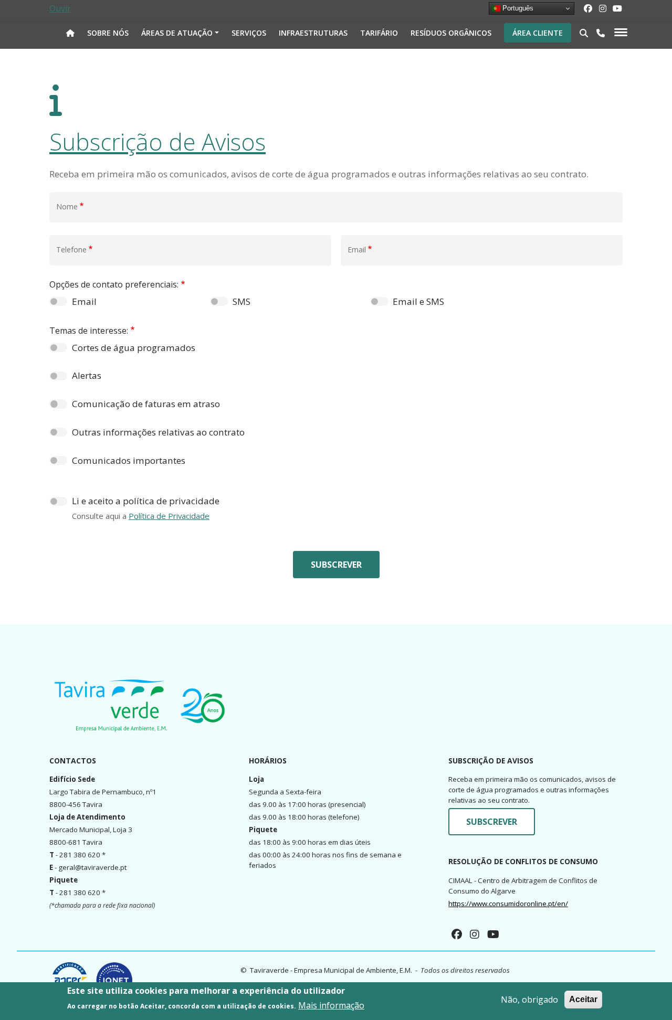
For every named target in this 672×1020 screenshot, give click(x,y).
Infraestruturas (313, 33)
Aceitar (583, 999)
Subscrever (336, 564)
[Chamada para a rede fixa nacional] (600, 33)
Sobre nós (108, 33)
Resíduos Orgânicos (451, 33)
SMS (241, 301)
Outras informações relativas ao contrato (158, 432)
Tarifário (379, 33)
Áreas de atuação (177, 33)
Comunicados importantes (128, 460)
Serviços (249, 33)
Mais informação (331, 1005)
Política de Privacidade (169, 516)
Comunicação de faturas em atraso (146, 404)
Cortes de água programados (133, 348)
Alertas (86, 375)
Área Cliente (537, 33)
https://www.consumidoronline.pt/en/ (508, 903)
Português (516, 8)
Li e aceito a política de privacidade (145, 501)
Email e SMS (418, 301)
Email (84, 301)
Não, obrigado (529, 999)
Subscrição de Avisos (157, 141)
